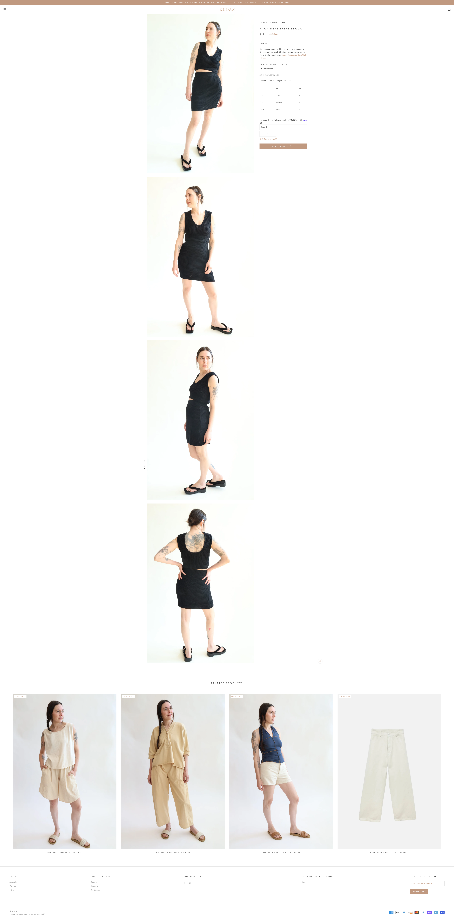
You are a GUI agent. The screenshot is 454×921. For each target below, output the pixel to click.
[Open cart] (449, 9)
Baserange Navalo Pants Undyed (389, 853)
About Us (13, 882)
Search (305, 882)
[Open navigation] (5, 9)
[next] (446, 772)
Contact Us (95, 890)
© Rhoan (14, 911)
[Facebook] (185, 882)
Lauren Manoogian (272, 22)
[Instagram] (190, 882)
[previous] (7, 772)
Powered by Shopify (37, 914)
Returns (94, 882)
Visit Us (12, 886)
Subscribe (418, 891)
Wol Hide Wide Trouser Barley (172, 853)
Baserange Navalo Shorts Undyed (281, 853)
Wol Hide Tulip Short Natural (64, 853)
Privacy (12, 890)
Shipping (94, 886)
